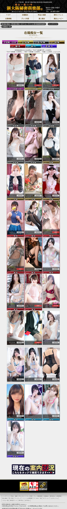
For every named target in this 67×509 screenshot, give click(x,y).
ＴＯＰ (8, 15)
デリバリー (22, 496)
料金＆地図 (42, 15)
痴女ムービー (58, 18)
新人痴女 (42, 18)
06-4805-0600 (55, 11)
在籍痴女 (25, 15)
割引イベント (58, 15)
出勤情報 (8, 18)
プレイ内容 (25, 18)
